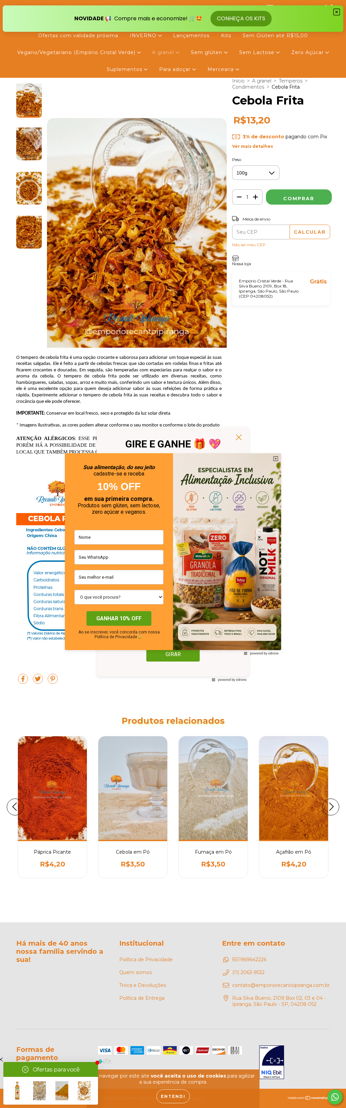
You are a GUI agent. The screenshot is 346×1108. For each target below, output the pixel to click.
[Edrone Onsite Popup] (173, 554)
